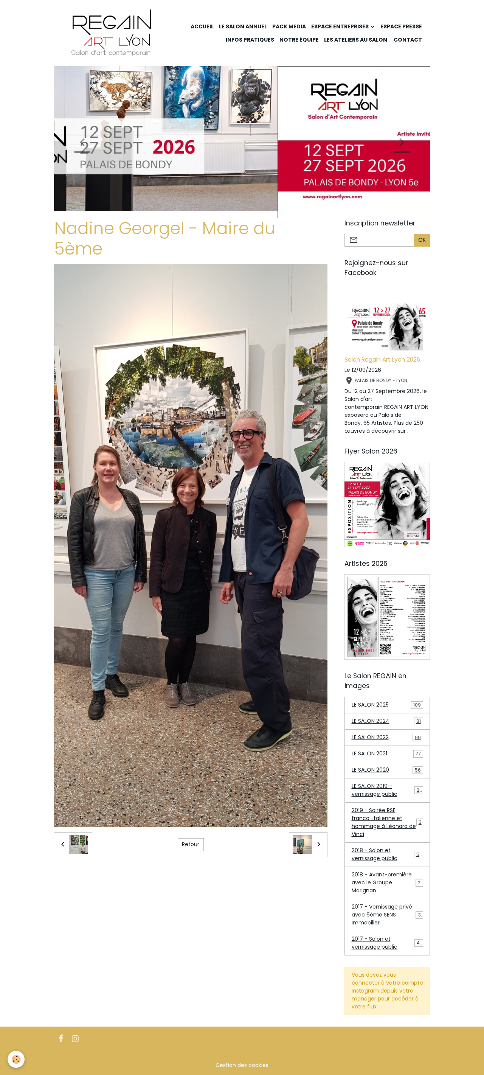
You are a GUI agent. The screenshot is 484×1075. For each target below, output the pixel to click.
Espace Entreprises (340, 26)
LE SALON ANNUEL (243, 26)
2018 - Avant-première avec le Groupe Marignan (388, 882)
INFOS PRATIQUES (249, 39)
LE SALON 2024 (386, 721)
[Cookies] (16, 1059)
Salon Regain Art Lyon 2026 (382, 360)
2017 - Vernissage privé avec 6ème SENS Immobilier (388, 914)
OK (422, 240)
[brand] (111, 33)
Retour (190, 844)
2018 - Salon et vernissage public (387, 854)
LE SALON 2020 (386, 770)
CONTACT (407, 39)
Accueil (202, 26)
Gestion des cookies (242, 1065)
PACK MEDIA (289, 26)
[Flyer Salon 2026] (387, 504)
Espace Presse (401, 26)
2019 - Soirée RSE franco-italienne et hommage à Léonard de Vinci (388, 822)
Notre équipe (299, 39)
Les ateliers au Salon (355, 39)
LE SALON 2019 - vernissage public (387, 790)
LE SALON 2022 (386, 737)
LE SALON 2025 (386, 704)
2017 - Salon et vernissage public (387, 943)
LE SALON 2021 (386, 753)
